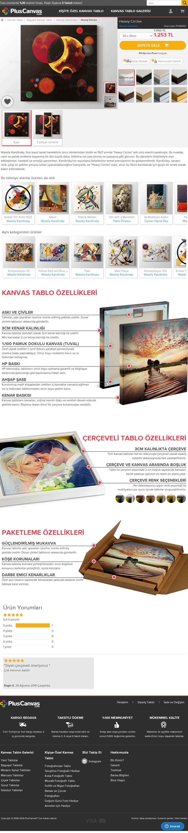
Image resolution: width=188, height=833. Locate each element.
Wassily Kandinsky (128, 26)
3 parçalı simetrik (47, 142)
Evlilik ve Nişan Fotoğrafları (62, 785)
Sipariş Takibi (146, 702)
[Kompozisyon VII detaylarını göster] (19, 252)
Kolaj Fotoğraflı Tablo (58, 775)
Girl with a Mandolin (122, 217)
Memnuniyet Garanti (169, 61)
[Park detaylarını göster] (87, 252)
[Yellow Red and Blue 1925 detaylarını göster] (53, 252)
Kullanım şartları (165, 818)
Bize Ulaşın (118, 780)
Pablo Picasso (122, 220)
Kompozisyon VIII (155, 270)
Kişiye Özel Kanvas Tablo (81, 11)
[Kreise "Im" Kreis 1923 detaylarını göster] (18, 198)
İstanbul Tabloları (12, 790)
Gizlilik (134, 818)
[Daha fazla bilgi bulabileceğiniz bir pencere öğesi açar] (172, 826)
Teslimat (116, 770)
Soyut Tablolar (10, 785)
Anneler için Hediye (57, 805)
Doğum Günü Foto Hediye (61, 800)
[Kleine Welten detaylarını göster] (87, 198)
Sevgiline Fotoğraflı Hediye (62, 770)
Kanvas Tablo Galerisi (131, 11)
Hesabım (122, 702)
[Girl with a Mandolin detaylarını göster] (122, 198)
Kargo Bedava (139, 61)
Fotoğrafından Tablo (58, 765)
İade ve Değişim (174, 702)
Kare (16, 142)
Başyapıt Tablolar (12, 765)
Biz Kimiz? (117, 760)
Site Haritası (181, 818)
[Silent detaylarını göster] (53, 198)
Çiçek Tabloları (10, 780)
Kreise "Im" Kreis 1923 (18, 217)
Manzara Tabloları (12, 775)
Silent (52, 217)
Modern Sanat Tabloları (15, 770)
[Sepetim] (182, 11)
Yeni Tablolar (9, 760)
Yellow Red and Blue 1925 (55, 270)
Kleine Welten (87, 217)
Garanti (115, 765)
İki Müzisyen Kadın (156, 217)
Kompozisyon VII (19, 270)
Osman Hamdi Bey (156, 220)
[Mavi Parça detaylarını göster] (121, 252)
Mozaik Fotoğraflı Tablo (60, 780)
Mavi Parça (121, 270)
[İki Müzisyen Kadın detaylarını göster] (156, 198)
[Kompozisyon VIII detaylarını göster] (155, 252)
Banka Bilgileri (120, 775)
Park (87, 270)
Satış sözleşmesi (148, 818)
